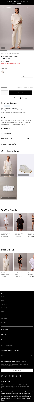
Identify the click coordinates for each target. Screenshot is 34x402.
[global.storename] (6, 7)
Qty (4, 92)
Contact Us (4, 304)
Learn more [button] (22, 112)
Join (7, 112)
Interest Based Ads (10, 386)
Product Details (5, 128)
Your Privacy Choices (15, 398)
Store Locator (5, 340)
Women (6, 53)
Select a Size (20, 93)
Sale (2, 53)
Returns (3, 311)
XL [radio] (30, 82)
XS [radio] (4, 82)
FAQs (2, 300)
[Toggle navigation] (31, 8)
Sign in (3, 112)
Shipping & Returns (6, 133)
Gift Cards (4, 334)
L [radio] (23, 82)
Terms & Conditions (18, 387)
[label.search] (25, 7)
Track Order (4, 307)
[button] (26, 98)
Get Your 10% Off (17, 370)
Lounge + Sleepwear (14, 53)
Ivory (6, 68)
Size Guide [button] (4, 87)
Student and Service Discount (10, 350)
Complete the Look (26, 47)
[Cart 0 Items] (28, 7)
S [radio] (10, 82)
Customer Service (6, 296)
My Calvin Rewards (7, 345)
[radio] (3, 72)
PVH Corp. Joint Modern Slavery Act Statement (12, 384)
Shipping (3, 315)
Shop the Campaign (17, 3)
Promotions (4, 329)
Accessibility (4, 318)
